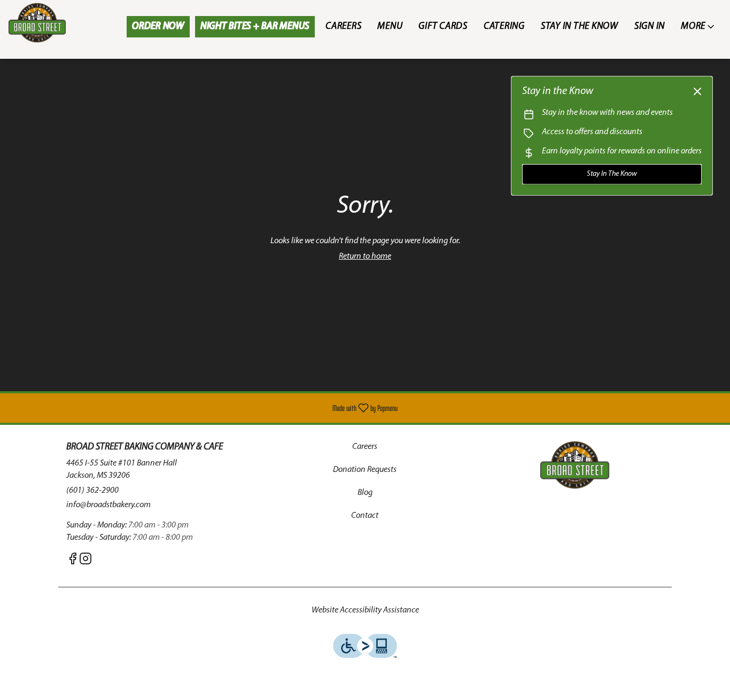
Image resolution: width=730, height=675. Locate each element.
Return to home (365, 256)
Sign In (649, 27)
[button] (698, 26)
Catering (504, 27)
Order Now (158, 27)
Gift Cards (443, 27)
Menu (389, 27)
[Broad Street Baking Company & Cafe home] (57, 23)
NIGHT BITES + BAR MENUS (254, 27)
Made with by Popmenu (203, 408)
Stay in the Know (579, 27)
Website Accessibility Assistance (365, 610)
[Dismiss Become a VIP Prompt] (697, 91)
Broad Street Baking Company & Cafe (575, 465)
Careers (343, 27)
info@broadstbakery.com (108, 505)
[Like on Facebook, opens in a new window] (72, 561)
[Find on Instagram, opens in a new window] (85, 561)
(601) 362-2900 (92, 490)
